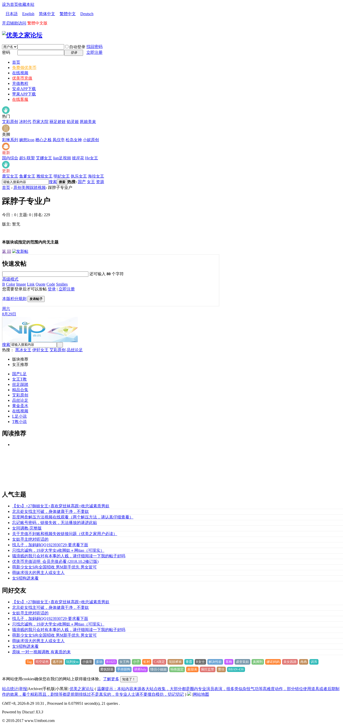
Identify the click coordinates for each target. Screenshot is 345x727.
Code (50, 284)
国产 (82, 182)
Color (10, 284)
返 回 (6, 251)
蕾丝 (221, 669)
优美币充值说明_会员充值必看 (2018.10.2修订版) (55, 561)
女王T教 (19, 379)
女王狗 (124, 662)
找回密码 (94, 46)
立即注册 (94, 52)
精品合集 (20, 390)
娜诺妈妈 (273, 662)
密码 (6, 52)
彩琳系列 (10, 140)
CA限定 (159, 662)
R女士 (200, 662)
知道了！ (128, 679)
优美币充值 (22, 78)
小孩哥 (87, 662)
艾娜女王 (44, 158)
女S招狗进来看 (25, 578)
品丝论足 (75, 350)
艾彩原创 (10, 121)
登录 (52, 289)
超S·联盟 (27, 158)
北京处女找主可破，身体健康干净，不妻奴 (50, 511)
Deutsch (86, 14)
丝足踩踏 (20, 384)
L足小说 (19, 416)
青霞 (189, 662)
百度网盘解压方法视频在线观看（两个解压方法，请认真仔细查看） (72, 517)
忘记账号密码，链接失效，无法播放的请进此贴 (54, 522)
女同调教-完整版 (27, 528)
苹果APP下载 (24, 94)
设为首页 (10, 4)
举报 (23, 689)
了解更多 (111, 679)
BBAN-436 (236, 669)
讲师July (140, 669)
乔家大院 (40, 121)
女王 (91, 182)
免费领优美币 (24, 67)
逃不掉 (57, 662)
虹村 (146, 662)
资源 (100, 182)
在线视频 (20, 73)
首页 (16, 62)
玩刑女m (72, 662)
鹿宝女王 (10, 176)
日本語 (12, 14)
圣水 (24, 406)
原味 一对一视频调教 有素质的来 (41, 652)
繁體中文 (68, 14)
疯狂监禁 (207, 669)
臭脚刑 (258, 662)
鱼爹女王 (27, 176)
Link (31, 284)
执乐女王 (79, 176)
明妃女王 (62, 176)
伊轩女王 (40, 350)
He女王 (91, 158)
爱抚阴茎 (106, 669)
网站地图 (201, 694)
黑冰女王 (23, 350)
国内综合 (10, 158)
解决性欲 (215, 662)
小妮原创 (91, 140)
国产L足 (19, 374)
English (28, 14)
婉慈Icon (26, 140)
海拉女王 (96, 176)
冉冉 (303, 662)
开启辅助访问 (14, 23)
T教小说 (19, 421)
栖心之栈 (43, 140)
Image (21, 284)
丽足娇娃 (58, 121)
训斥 (314, 662)
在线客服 (20, 99)
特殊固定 (177, 669)
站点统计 (10, 689)
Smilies (62, 284)
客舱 (229, 662)
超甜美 (192, 669)
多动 (99, 662)
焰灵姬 (73, 121)
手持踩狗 (123, 669)
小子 (136, 662)
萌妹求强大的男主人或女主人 (38, 572)
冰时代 (25, 121)
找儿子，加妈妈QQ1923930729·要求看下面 (50, 545)
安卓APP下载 (24, 89)
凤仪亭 (59, 140)
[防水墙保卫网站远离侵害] (189, 694)
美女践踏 (290, 662)
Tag (29, 662)
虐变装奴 (242, 662)
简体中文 (47, 14)
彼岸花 (78, 158)
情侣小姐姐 (158, 669)
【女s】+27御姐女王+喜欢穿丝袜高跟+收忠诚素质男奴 (60, 506)
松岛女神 (74, 140)
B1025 (111, 662)
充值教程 (20, 83)
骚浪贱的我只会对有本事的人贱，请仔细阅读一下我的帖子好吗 (68, 556)
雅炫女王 (44, 176)
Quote (40, 284)
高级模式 (10, 279)
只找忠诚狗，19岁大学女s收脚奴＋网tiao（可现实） (58, 550)
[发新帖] (20, 251)
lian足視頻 (62, 158)
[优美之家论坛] (22, 35)
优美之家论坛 (81, 689)
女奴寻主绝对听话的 (30, 539)
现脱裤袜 (175, 662)
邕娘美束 (88, 121)
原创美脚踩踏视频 (29, 187)
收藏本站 (26, 4)
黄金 (16, 406)
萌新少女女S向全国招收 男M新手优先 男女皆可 (54, 567)
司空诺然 (42, 662)
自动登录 (77, 47)
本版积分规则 (14, 298)
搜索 (53, 182)
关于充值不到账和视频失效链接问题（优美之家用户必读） (64, 534)
